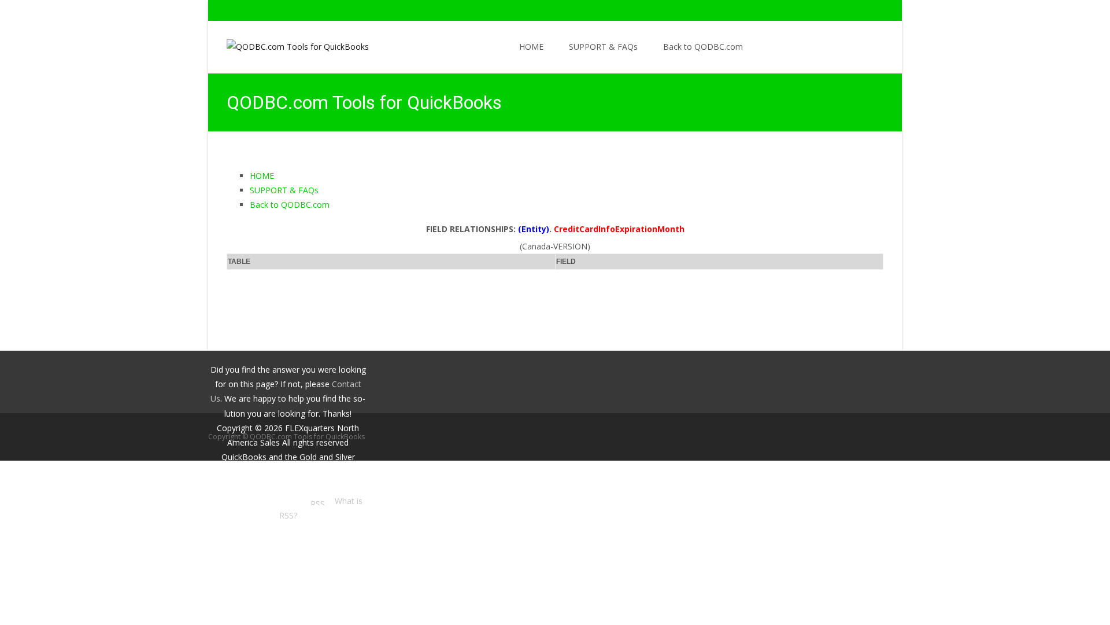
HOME (531, 46)
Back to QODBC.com (703, 46)
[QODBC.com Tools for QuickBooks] (288, 44)
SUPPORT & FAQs (603, 46)
